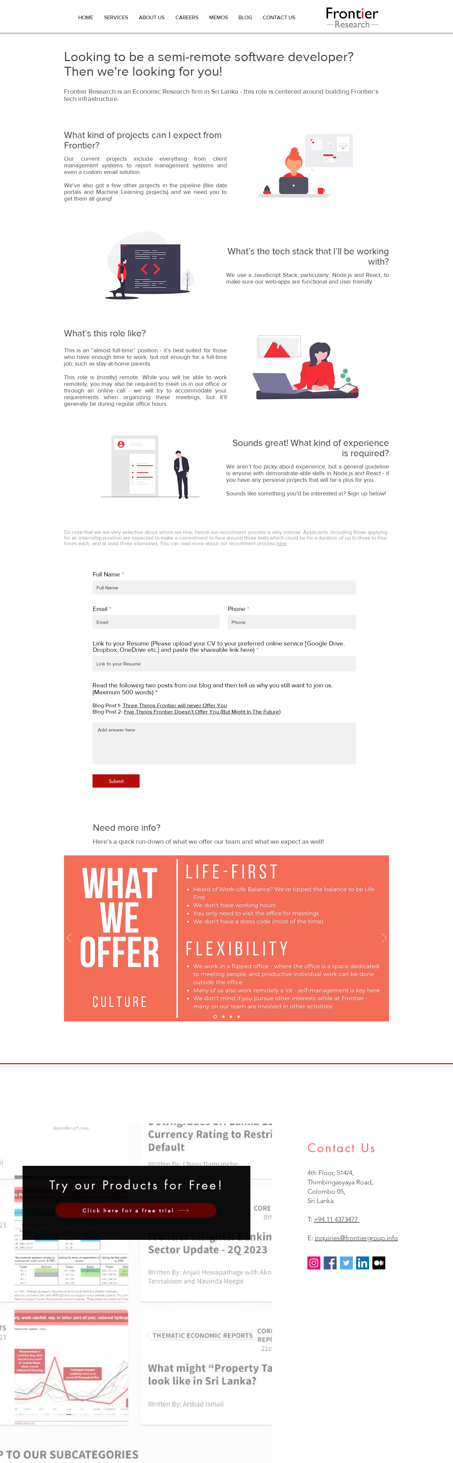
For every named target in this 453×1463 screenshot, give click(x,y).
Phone (236, 609)
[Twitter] (346, 1262)
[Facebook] (330, 1262)
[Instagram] (313, 1262)
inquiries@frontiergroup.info (356, 1238)
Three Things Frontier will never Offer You (175, 705)
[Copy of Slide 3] (238, 1017)
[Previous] (69, 938)
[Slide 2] (223, 1017)
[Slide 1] (215, 1017)
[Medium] (378, 1262)
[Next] (384, 938)
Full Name (106, 574)
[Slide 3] (231, 1017)
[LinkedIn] (362, 1262)
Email (100, 609)
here (281, 543)
